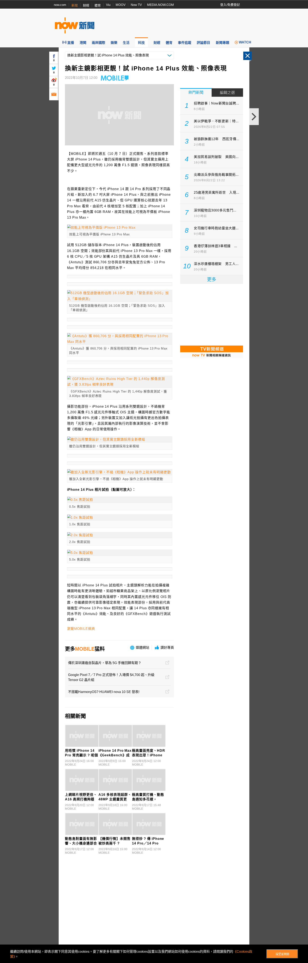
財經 (86, 5)
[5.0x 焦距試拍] (119, 553)
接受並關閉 (282, 954)
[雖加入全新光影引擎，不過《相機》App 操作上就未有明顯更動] (119, 472)
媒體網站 (142, 647)
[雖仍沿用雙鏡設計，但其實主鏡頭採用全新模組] (119, 439)
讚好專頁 (167, 647)
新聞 (74, 5)
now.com (60, 5)
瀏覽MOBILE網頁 (81, 628)
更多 (211, 279)
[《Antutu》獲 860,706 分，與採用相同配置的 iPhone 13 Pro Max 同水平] (119, 338)
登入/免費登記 (230, 5)
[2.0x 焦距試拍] (119, 535)
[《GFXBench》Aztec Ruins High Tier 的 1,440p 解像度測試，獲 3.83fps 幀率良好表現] (119, 381)
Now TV (136, 5)
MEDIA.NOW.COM (160, 5)
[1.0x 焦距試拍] (119, 517)
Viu (108, 5)
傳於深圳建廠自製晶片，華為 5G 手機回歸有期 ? (104, 663)
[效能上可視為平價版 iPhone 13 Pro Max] (119, 227)
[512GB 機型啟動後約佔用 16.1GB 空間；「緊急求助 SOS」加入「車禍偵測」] (119, 295)
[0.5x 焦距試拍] (119, 499)
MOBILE (85, 649)
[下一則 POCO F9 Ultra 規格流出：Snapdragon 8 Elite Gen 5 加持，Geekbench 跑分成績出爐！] (254, 116)
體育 (97, 5)
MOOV (121, 5)
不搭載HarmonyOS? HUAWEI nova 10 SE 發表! (103, 692)
